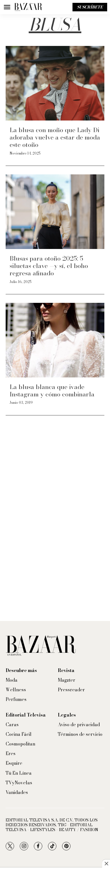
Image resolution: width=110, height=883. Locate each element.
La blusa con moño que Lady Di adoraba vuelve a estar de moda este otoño (55, 137)
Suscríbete (90, 7)
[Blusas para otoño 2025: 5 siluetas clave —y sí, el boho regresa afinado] (55, 211)
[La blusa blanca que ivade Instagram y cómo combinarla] (55, 340)
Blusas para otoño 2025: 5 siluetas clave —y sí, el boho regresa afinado (49, 266)
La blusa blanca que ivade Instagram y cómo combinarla (52, 390)
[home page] (28, 7)
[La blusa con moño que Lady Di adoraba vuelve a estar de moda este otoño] (55, 83)
